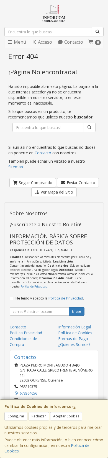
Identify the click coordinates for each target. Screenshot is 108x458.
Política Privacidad (26, 332)
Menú (19, 42)
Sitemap (15, 166)
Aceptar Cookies (66, 416)
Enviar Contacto (80, 182)
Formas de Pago (73, 338)
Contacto (73, 42)
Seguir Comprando (35, 182)
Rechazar (39, 416)
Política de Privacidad (33, 286)
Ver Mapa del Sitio (56, 192)
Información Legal (74, 327)
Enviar (76, 311)
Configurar (15, 416)
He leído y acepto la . (50, 298)
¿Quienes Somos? (74, 344)
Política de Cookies (75, 332)
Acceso (44, 42)
